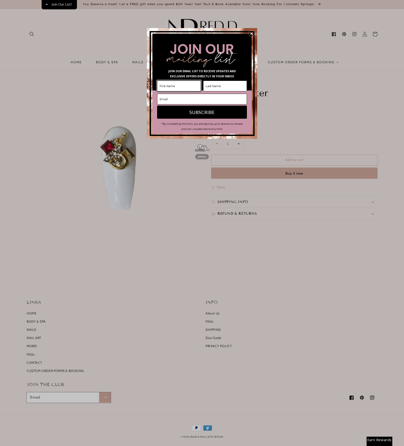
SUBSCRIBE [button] (202, 112)
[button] (251, 33)
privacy (202, 156)
